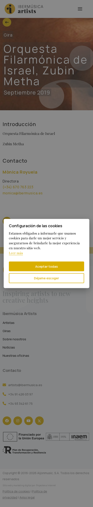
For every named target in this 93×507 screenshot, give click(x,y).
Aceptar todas (46, 266)
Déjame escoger (46, 278)
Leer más (16, 253)
